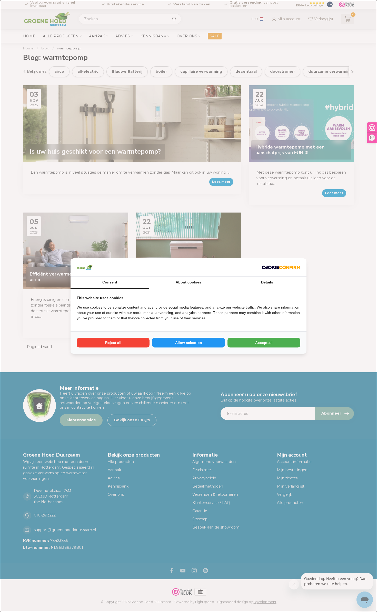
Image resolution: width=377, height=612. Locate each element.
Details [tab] (267, 282)
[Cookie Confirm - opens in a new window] (281, 267)
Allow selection (188, 343)
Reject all (113, 343)
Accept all (264, 343)
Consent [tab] (109, 282)
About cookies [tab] (188, 282)
